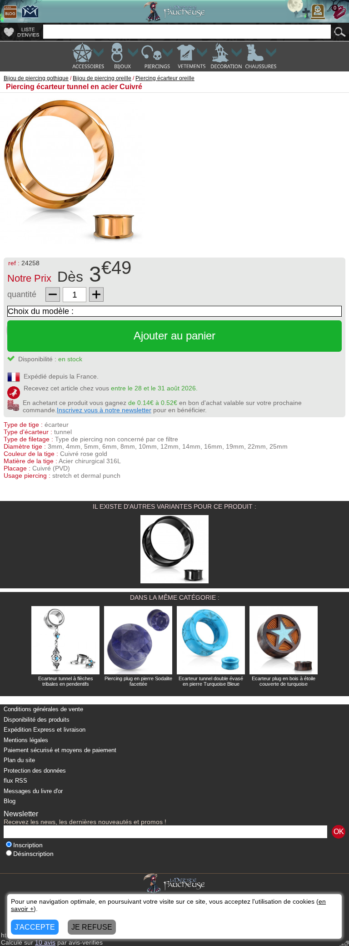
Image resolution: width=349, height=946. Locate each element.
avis (45, 942)
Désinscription (33, 853)
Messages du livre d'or (33, 791)
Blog (9, 801)
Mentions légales (26, 740)
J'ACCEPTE (35, 927)
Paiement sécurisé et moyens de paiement (60, 750)
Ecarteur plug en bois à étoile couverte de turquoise (283, 681)
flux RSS (15, 780)
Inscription (28, 845)
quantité (21, 294)
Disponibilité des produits (37, 719)
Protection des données (35, 770)
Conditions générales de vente (43, 709)
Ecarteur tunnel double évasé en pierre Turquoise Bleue (211, 681)
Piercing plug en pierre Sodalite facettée (138, 681)
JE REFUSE (91, 927)
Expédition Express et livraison (44, 729)
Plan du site (19, 760)
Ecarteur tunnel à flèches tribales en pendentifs (65, 681)
